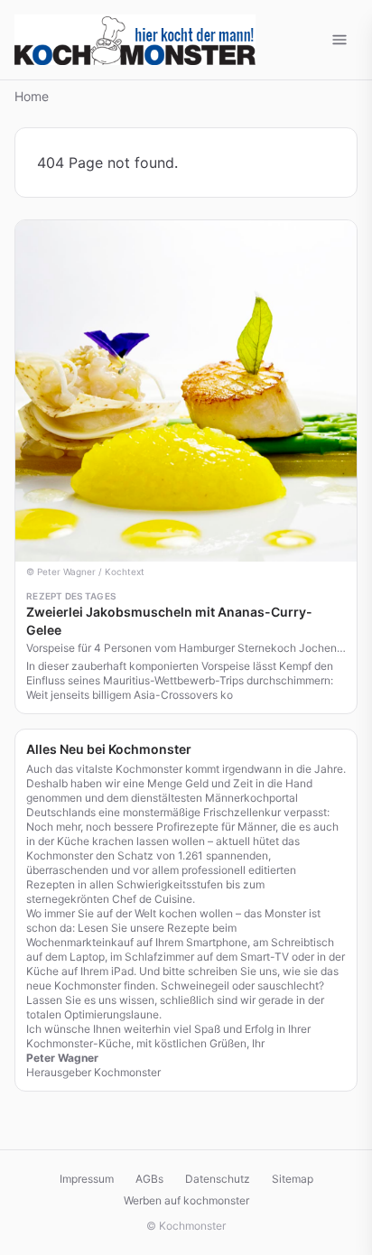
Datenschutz (217, 1178)
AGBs (149, 1178)
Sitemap (292, 1178)
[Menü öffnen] (339, 40)
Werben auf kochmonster (186, 1200)
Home (31, 96)
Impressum (87, 1178)
